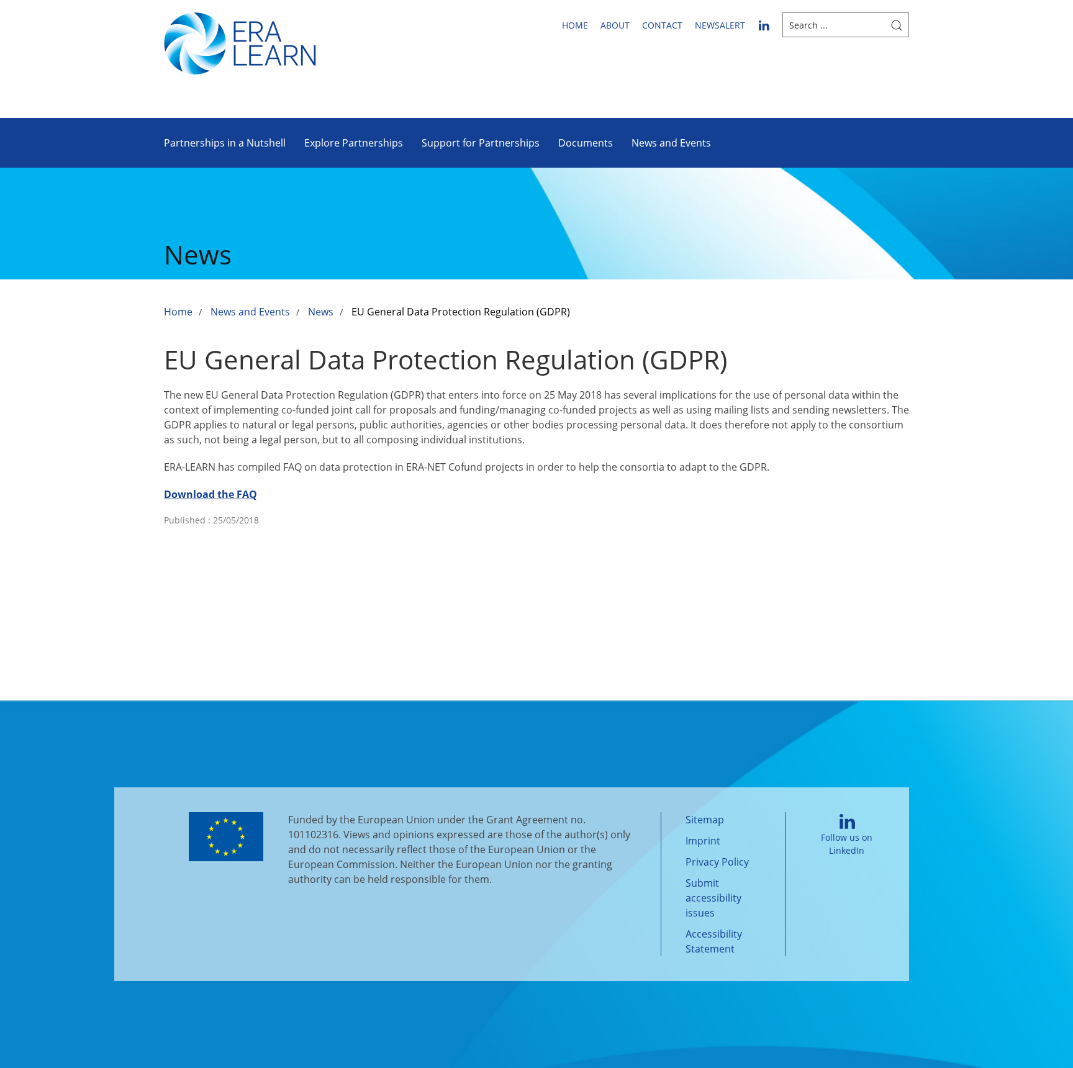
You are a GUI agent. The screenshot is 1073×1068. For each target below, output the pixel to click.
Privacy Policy (717, 862)
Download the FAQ (210, 494)
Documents (585, 143)
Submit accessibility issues (713, 898)
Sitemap (705, 819)
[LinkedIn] (764, 25)
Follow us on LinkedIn (846, 843)
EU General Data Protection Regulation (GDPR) (460, 312)
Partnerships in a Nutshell (225, 143)
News (320, 312)
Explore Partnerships (353, 143)
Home (575, 25)
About (615, 25)
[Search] (896, 24)
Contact (662, 25)
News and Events (671, 143)
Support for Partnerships (481, 143)
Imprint (703, 841)
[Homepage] (240, 42)
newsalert (720, 25)
